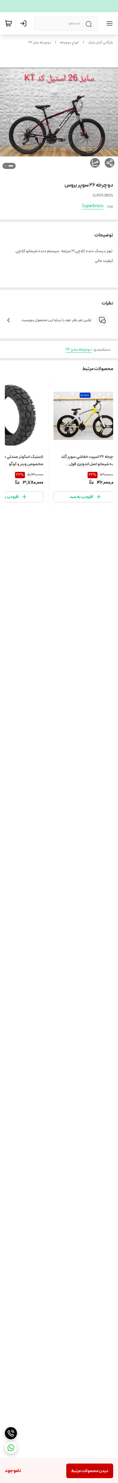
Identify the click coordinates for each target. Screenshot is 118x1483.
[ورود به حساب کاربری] (24, 23)
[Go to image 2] (5, 165)
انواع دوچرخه (69, 42)
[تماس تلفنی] (11, 1433)
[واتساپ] (11, 1448)
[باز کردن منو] (108, 23)
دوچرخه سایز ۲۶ (39, 42)
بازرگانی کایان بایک (100, 42)
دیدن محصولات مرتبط (89, 1471)
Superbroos (92, 206)
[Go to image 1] (10, 165)
